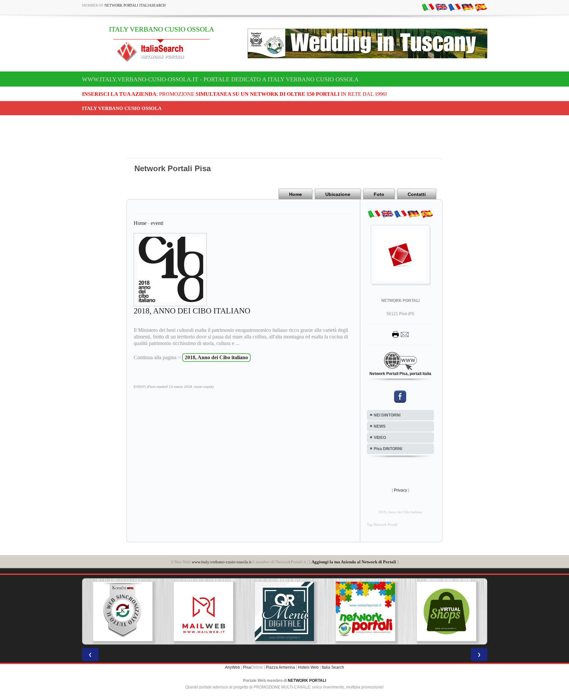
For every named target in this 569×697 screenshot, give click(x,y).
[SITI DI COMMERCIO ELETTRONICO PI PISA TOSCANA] (446, 611)
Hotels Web (308, 667)
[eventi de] (467, 7)
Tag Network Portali (382, 524)
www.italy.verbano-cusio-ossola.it (222, 561)
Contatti (417, 194)
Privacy (400, 490)
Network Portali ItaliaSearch (135, 5)
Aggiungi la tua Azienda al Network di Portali (354, 561)
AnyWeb (232, 667)
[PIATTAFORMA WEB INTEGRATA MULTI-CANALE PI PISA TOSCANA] (122, 611)
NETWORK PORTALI (307, 680)
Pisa (247, 667)
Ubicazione (337, 194)
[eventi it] (428, 7)
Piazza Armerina (280, 667)
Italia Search (333, 667)
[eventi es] (480, 7)
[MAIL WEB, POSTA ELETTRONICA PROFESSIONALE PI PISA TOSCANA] (203, 611)
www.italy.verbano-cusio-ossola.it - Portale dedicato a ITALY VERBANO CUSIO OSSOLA (220, 79)
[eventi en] (441, 7)
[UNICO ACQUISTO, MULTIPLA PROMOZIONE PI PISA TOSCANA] (365, 611)
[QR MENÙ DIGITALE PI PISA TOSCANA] (284, 611)
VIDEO (380, 437)
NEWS (380, 426)
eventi (157, 223)
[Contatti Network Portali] (400, 334)
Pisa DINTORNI (388, 448)
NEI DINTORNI (387, 415)
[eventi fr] (454, 7)
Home (295, 194)
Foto (379, 194)
